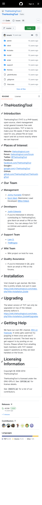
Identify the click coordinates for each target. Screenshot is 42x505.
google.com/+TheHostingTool (17, 168)
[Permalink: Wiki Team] (2, 248)
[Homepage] (21, 4)
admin (9, 41)
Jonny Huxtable (14, 195)
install (9, 55)
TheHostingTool (12, 11)
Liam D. (11, 239)
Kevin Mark (12, 198)
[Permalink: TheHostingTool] (2, 105)
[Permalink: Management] (2, 190)
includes (10, 50)
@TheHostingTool (19, 157)
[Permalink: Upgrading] (2, 298)
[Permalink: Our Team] (2, 183)
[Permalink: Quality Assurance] (2, 259)
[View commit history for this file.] (37, 35)
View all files (21, 89)
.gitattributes (12, 75)
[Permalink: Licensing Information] (2, 361)
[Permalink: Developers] (2, 206)
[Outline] (39, 96)
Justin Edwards (14, 211)
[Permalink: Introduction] (2, 113)
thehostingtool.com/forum (22, 154)
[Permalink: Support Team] (2, 234)
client (9, 46)
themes (9, 70)
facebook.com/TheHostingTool (17, 163)
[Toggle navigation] (3, 3)
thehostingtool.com (20, 151)
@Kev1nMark (23, 201)
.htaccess (10, 84)
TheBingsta (12, 243)
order (9, 60)
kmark (9, 35)
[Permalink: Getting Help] (2, 323)
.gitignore (10, 79)
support (10, 65)
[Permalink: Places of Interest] (2, 145)
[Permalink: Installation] (2, 276)
